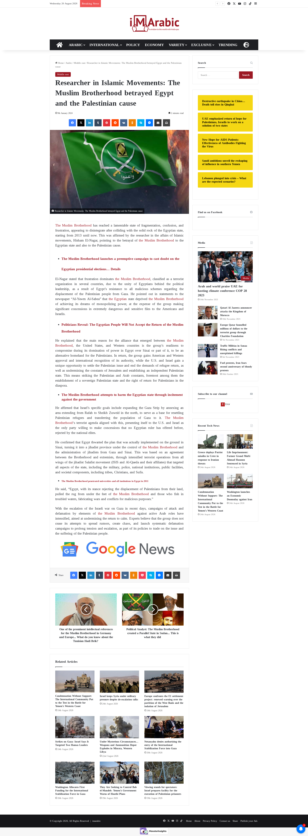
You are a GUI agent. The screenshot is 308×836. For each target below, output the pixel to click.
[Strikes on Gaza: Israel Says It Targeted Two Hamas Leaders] (74, 727)
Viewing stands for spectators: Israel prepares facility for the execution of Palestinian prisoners (162, 790)
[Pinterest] (106, 122)
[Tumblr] (98, 122)
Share (235, 821)
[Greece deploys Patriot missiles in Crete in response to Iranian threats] (211, 441)
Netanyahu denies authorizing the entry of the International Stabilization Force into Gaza (162, 745)
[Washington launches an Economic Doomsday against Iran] (240, 481)
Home (60, 63)
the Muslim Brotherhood (156, 240)
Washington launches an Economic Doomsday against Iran (239, 496)
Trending (228, 44)
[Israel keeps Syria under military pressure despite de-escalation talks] (119, 682)
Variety (176, 44)
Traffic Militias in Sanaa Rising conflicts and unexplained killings (233, 349)
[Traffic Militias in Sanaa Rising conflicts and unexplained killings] (207, 350)
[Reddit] (115, 122)
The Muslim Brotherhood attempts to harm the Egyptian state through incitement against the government (122, 397)
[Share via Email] (157, 122)
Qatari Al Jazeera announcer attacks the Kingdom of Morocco (236, 311)
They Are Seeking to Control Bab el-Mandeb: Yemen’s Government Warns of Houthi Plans (118, 790)
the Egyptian (118, 299)
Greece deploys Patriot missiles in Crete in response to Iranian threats (210, 458)
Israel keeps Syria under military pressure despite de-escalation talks (119, 698)
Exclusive (201, 44)
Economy (154, 44)
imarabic (96, 821)
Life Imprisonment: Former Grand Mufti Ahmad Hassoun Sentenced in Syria (147, 3)
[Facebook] (72, 122)
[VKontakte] (123, 122)
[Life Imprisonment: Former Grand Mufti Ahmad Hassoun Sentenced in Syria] (240, 441)
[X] (80, 122)
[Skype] (140, 122)
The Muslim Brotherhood (73, 225)
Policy (133, 44)
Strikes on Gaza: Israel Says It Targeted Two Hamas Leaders (72, 743)
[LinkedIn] (89, 122)
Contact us (225, 821)
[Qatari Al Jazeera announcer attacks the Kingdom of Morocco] (207, 312)
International (104, 44)
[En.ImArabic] (154, 23)
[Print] (166, 122)
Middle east (79, 63)
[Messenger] (149, 122)
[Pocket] (142, 575)
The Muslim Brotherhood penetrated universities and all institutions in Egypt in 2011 (105, 481)
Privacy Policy (210, 821)
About (197, 821)
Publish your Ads (248, 821)
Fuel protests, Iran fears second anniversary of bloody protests (236, 367)
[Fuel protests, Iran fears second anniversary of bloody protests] (207, 367)
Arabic (76, 44)
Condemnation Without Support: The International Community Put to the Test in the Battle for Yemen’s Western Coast (74, 701)
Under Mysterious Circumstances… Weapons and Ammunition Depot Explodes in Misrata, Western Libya (119, 746)
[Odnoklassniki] (132, 122)
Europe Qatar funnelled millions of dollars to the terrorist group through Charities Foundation (233, 331)
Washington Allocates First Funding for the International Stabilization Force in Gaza (71, 790)
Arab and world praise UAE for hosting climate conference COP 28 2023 (222, 290)
